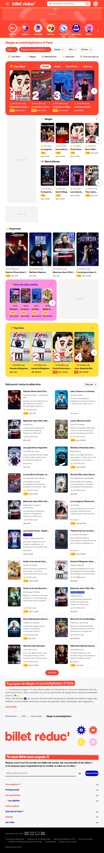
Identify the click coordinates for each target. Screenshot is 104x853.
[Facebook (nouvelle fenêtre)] (81, 730)
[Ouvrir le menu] (8, 4)
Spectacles (36, 716)
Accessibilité (50, 842)
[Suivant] (94, 91)
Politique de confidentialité (39, 839)
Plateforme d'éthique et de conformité (25, 842)
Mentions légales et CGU (64, 839)
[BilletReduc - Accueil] (23, 3)
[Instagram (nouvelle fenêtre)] (81, 742)
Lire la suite (11, 706)
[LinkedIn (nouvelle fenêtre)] (93, 742)
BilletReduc (11, 716)
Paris (23, 716)
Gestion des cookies (68, 842)
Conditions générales (14, 839)
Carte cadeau (12, 806)
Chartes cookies (85, 839)
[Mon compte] (96, 4)
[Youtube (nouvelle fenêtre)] (93, 730)
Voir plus (52, 672)
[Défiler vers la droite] (98, 31)
